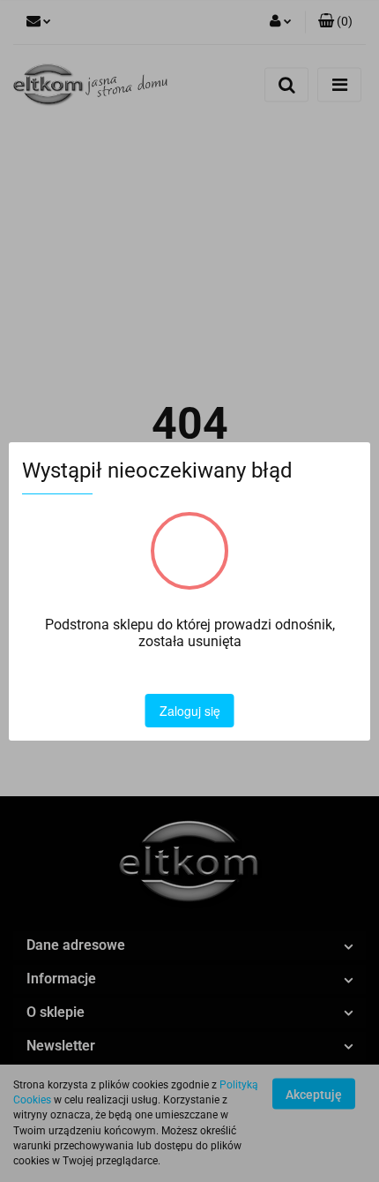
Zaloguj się (190, 710)
